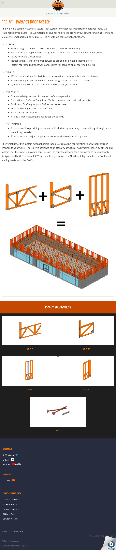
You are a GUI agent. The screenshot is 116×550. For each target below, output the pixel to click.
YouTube (6, 464)
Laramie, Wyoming (11, 509)
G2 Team (6, 480)
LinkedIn (6, 460)
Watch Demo (52, 14)
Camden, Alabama (11, 519)
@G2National (8, 455)
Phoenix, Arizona (10, 504)
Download (67, 14)
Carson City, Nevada (11, 499)
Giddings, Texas (10, 514)
